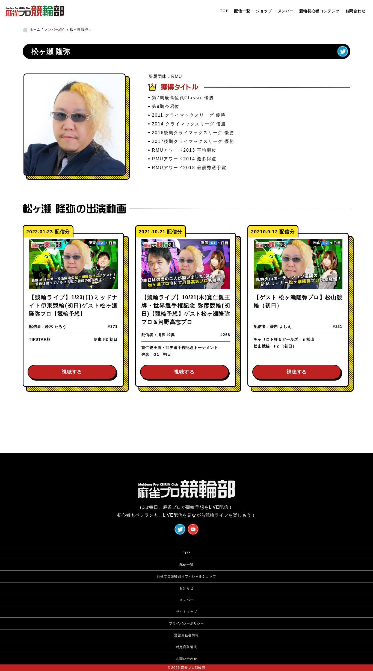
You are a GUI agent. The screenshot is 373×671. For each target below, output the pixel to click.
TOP (224, 11)
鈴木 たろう (56, 326)
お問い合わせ (186, 659)
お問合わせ (355, 11)
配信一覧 (242, 11)
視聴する (72, 372)
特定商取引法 (186, 647)
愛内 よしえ (281, 326)
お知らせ (186, 588)
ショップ (264, 11)
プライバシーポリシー (186, 623)
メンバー (286, 11)
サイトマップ (186, 612)
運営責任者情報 (186, 635)
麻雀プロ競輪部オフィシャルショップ (186, 576)
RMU (176, 76)
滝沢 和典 (166, 334)
